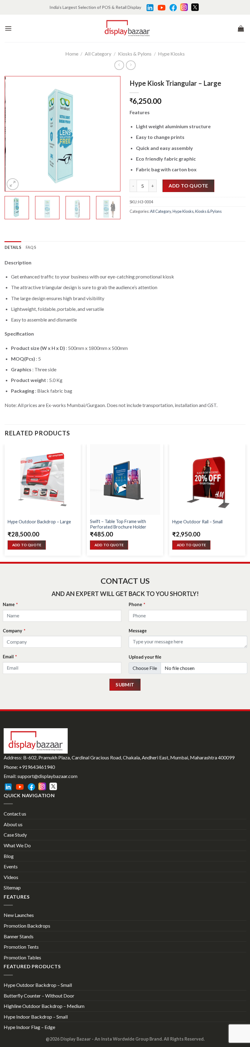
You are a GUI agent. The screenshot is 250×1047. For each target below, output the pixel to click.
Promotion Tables (22, 957)
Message (138, 630)
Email (10, 656)
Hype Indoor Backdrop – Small (36, 1017)
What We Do (17, 845)
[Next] (110, 133)
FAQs (31, 247)
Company (14, 630)
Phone (137, 604)
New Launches (19, 915)
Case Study (15, 835)
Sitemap (12, 887)
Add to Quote (188, 185)
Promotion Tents (21, 947)
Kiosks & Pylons (135, 53)
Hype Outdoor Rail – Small (197, 521)
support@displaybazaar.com (47, 776)
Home (71, 53)
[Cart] (240, 28)
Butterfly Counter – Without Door (39, 995)
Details (13, 247)
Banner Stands (19, 936)
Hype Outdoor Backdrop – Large (39, 521)
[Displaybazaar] (127, 28)
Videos (11, 877)
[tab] (13, 247)
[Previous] (14, 133)
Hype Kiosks (171, 53)
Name (10, 604)
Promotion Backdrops (27, 926)
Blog (9, 856)
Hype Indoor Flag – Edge (29, 1027)
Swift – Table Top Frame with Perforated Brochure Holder (118, 524)
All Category (98, 53)
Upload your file (145, 657)
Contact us (15, 813)
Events (11, 866)
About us (13, 824)
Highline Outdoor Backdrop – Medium (44, 1006)
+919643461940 (37, 767)
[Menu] (8, 28)
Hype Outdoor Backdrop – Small (38, 985)
